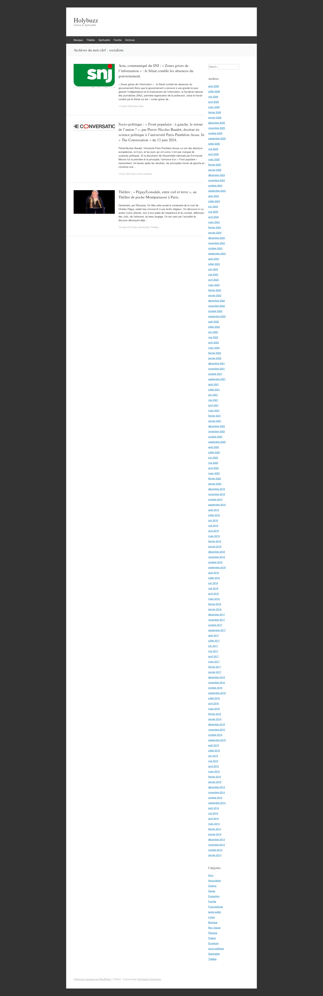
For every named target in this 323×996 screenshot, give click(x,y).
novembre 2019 (216, 494)
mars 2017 (214, 661)
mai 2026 (213, 96)
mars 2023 (214, 285)
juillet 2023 (214, 264)
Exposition (214, 896)
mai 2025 (213, 149)
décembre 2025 (216, 122)
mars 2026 (214, 107)
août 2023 (213, 258)
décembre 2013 (216, 839)
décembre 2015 (216, 724)
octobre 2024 (215, 185)
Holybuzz (86, 20)
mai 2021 (213, 400)
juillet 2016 (214, 698)
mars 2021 (214, 410)
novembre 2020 (216, 431)
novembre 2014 (216, 792)
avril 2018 (213, 593)
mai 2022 (213, 337)
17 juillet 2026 (126, 106)
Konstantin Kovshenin (149, 979)
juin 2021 (213, 394)
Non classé (214, 927)
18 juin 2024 (125, 173)
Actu (141, 106)
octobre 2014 (215, 797)
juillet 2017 (214, 640)
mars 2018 (214, 598)
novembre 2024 (216, 180)
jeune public (214, 912)
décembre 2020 (216, 426)
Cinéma (212, 885)
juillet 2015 (214, 750)
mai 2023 (213, 274)
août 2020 (213, 447)
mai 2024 (213, 211)
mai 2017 (213, 651)
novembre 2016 (216, 682)
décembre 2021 (216, 363)
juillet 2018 (214, 578)
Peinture (212, 933)
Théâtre (91, 40)
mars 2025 (214, 159)
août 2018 (213, 572)
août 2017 (213, 635)
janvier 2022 (214, 358)
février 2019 (214, 541)
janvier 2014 (214, 834)
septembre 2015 (217, 740)
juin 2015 (213, 755)
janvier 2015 (214, 782)
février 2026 (214, 112)
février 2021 (214, 415)
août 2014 (213, 808)
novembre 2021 (216, 368)
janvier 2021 (214, 421)
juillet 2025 (214, 143)
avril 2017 (213, 656)
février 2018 (214, 604)
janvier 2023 (214, 295)
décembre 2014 (216, 787)
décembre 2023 (216, 238)
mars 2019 (214, 536)
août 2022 (213, 321)
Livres (211, 917)
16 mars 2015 (126, 227)
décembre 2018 (216, 551)
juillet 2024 (214, 201)
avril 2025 (213, 154)
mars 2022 (214, 347)
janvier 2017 (214, 672)
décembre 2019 (216, 489)
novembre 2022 (216, 306)
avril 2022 (213, 342)
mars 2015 (214, 771)
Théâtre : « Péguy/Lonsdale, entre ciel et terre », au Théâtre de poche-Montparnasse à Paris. (157, 194)
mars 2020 (214, 473)
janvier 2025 (214, 170)
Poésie (212, 938)
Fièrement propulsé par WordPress (92, 979)
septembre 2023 (217, 253)
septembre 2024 (217, 190)
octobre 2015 (215, 734)
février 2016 (214, 714)
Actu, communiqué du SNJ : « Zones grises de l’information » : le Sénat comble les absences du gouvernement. (156, 70)
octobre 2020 (215, 436)
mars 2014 (214, 823)
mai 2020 (213, 462)
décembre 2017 (216, 614)
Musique (78, 40)
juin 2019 (213, 520)
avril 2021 (213, 405)
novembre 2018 (216, 557)
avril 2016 (213, 703)
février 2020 (214, 478)
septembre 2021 (217, 379)
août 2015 (213, 745)
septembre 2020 (217, 442)
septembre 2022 (217, 316)
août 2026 (213, 86)
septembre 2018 (217, 567)
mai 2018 (213, 588)
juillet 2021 (214, 389)
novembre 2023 (216, 243)
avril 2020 (213, 468)
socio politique (144, 173)
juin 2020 (213, 457)
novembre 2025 (216, 128)
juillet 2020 (214, 452)
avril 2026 (213, 102)
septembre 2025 (217, 138)
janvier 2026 (214, 117)
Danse (211, 891)
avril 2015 (213, 766)
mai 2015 (213, 761)
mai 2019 (213, 525)
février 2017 (214, 666)
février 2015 (214, 776)
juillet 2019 (214, 515)
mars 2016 (214, 708)
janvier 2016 (214, 719)
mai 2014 (213, 813)
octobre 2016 (215, 687)
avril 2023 (213, 279)
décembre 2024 (216, 175)
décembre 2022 (216, 300)
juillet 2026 (214, 91)
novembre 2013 (216, 844)
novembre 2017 (216, 619)
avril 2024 (213, 217)
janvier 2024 (214, 232)
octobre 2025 (215, 133)
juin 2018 (213, 583)
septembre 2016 (217, 693)
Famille (117, 40)
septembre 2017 (217, 630)
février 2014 (214, 829)
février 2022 (214, 353)
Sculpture (213, 943)
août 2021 (213, 384)
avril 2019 (213, 530)
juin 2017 (213, 646)
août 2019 (213, 510)
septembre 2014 (217, 802)
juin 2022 (213, 332)
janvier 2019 (214, 546)
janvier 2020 (214, 483)
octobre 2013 (215, 850)
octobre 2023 (215, 248)
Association (214, 880)
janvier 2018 (214, 609)
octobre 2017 (215, 625)
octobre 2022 (215, 311)
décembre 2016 (216, 677)
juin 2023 (213, 269)
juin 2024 (213, 206)
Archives (130, 40)
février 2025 (214, 164)
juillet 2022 (214, 326)
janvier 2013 (214, 855)
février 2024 (214, 227)
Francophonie (215, 906)
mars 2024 (214, 222)
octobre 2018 (215, 562)
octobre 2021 (215, 374)
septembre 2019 (217, 504)
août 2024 (213, 196)
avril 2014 (213, 818)
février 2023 (214, 290)
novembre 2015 (216, 729)
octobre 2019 (215, 499)
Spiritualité (104, 40)
